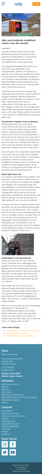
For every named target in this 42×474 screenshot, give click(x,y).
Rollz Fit (5, 403)
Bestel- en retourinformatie (13, 416)
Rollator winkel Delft (11, 374)
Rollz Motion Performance (13, 395)
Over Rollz (6, 429)
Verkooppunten (8, 421)
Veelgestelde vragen (10, 424)
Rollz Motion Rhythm (11, 400)
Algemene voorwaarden (21, 465)
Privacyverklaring (21, 467)
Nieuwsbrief (7, 411)
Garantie (5, 419)
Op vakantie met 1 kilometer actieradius (23, 331)
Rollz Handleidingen (10, 426)
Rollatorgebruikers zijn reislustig (20, 336)
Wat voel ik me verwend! (16, 333)
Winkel (36, 4)
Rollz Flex (6, 390)
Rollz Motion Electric (10, 384)
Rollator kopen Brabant (12, 376)
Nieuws (5, 432)
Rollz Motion (7, 392)
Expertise (6, 434)
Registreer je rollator (10, 413)
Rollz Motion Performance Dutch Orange (19, 397)
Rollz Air (5, 387)
